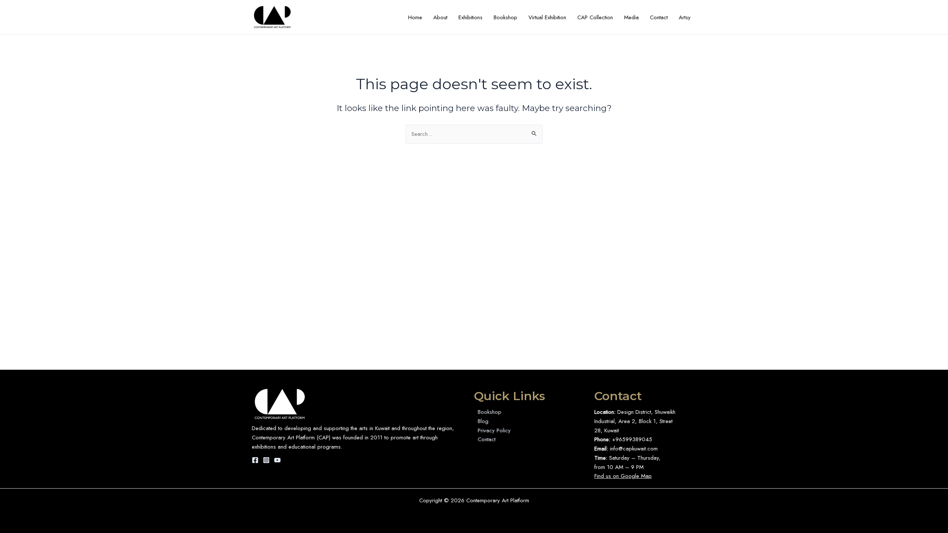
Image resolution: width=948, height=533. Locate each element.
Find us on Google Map (623, 476)
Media (631, 17)
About (440, 17)
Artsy (685, 17)
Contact (659, 17)
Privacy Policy (494, 430)
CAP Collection (595, 17)
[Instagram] (266, 460)
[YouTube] (277, 460)
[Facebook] (255, 460)
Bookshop (505, 17)
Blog (483, 421)
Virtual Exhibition (547, 17)
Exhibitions (470, 17)
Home (415, 17)
